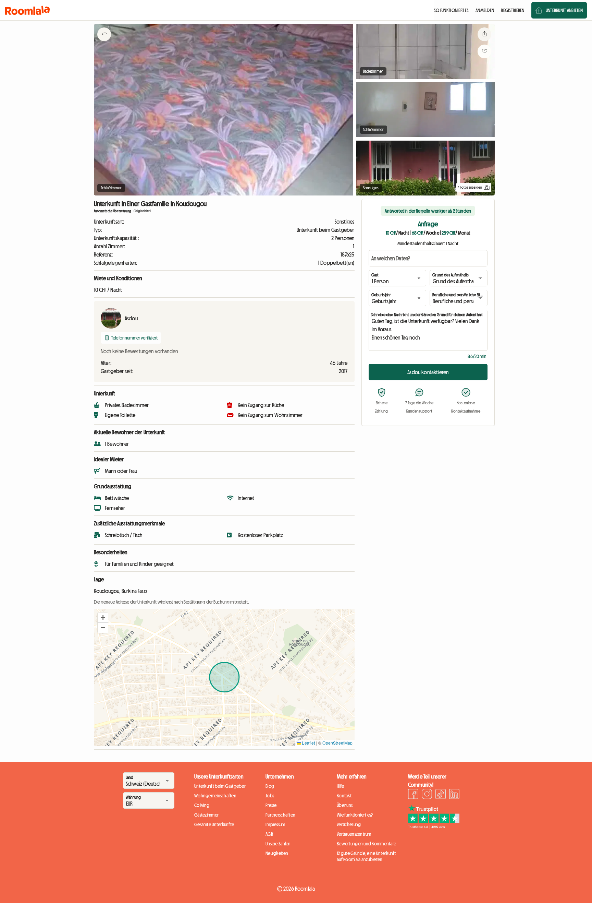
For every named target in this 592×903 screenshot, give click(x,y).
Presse (271, 805)
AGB (269, 834)
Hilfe (340, 786)
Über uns (345, 805)
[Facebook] (413, 795)
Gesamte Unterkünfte (214, 824)
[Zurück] (104, 42)
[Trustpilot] (433, 826)
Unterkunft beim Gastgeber (220, 786)
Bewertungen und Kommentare (366, 843)
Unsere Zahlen (278, 843)
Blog (270, 786)
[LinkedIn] (454, 795)
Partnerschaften (280, 814)
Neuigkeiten (277, 853)
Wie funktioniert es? (355, 814)
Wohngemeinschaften (215, 795)
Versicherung (349, 824)
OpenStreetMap (337, 743)
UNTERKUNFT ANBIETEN (564, 10)
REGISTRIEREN (512, 10)
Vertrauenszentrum (354, 834)
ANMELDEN (485, 10)
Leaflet (308, 743)
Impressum (275, 824)
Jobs (270, 795)
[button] (103, 618)
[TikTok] (440, 795)
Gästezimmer (206, 814)
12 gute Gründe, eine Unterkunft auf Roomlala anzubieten (366, 856)
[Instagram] (427, 795)
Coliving (201, 805)
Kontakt (344, 795)
